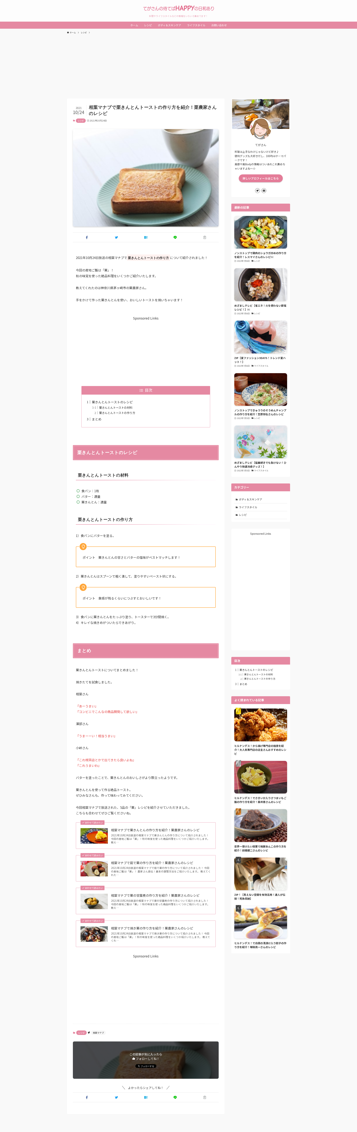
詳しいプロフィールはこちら (261, 178)
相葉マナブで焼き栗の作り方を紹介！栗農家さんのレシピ (152, 928)
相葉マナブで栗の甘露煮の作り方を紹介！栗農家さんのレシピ (155, 895)
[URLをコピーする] (205, 237)
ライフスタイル (248, 507)
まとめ (96, 419)
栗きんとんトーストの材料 (115, 407)
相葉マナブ (98, 1032)
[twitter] (257, 190)
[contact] (263, 190)
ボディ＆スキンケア (250, 499)
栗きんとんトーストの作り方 (117, 413)
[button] (87, 237)
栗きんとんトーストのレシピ (112, 402)
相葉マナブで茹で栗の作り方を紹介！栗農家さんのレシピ (152, 863)
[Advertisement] (178, 64)
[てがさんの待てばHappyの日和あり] (178, 8)
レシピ (81, 120)
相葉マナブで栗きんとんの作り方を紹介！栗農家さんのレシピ (155, 830)
